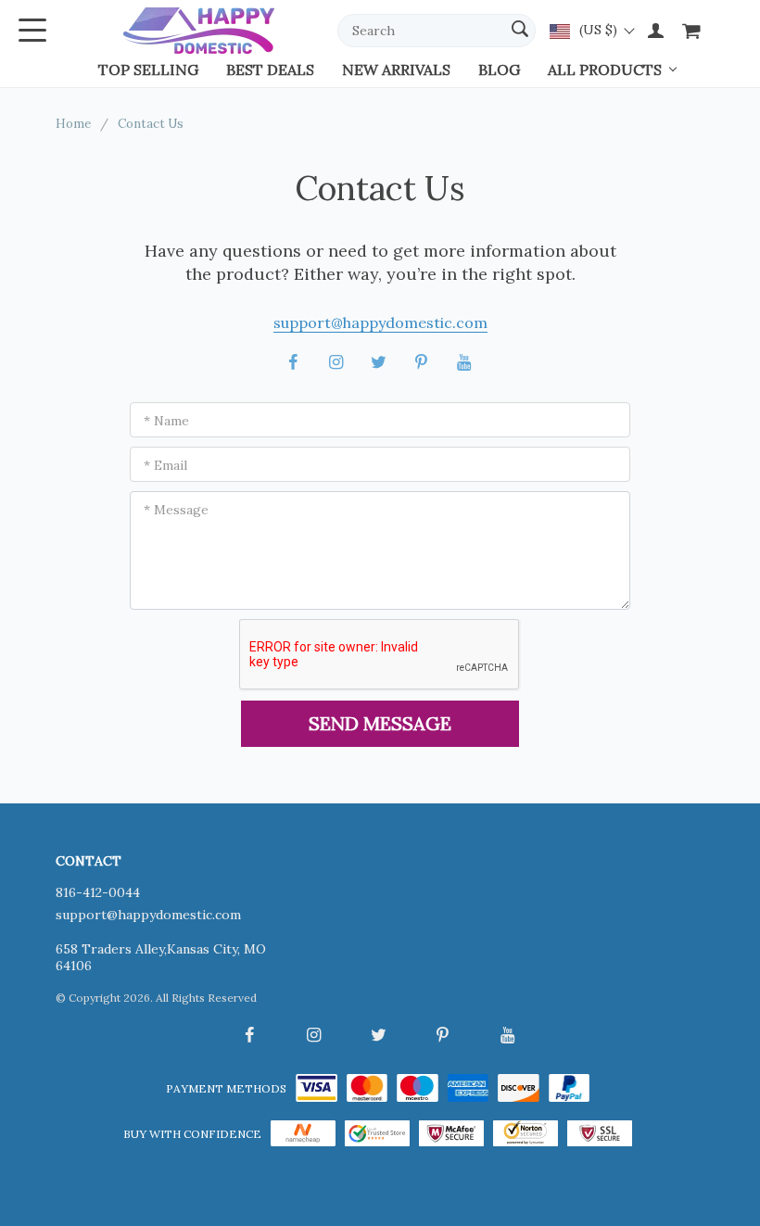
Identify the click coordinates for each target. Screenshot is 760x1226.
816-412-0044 (98, 892)
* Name (166, 420)
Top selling (148, 69)
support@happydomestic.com (380, 322)
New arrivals (396, 69)
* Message (176, 509)
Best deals (270, 69)
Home (73, 124)
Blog (499, 69)
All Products (605, 69)
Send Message (380, 723)
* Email (165, 465)
